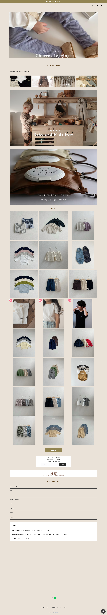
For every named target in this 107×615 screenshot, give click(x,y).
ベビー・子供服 (13, 486)
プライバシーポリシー (44, 607)
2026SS (12, 508)
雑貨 (11, 490)
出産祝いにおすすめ (14, 499)
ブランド (11, 495)
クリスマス (12, 504)
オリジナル (12, 512)
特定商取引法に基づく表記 (56, 607)
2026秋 (12, 517)
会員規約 (65, 607)
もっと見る (53, 450)
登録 (63, 464)
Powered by (52, 612)
